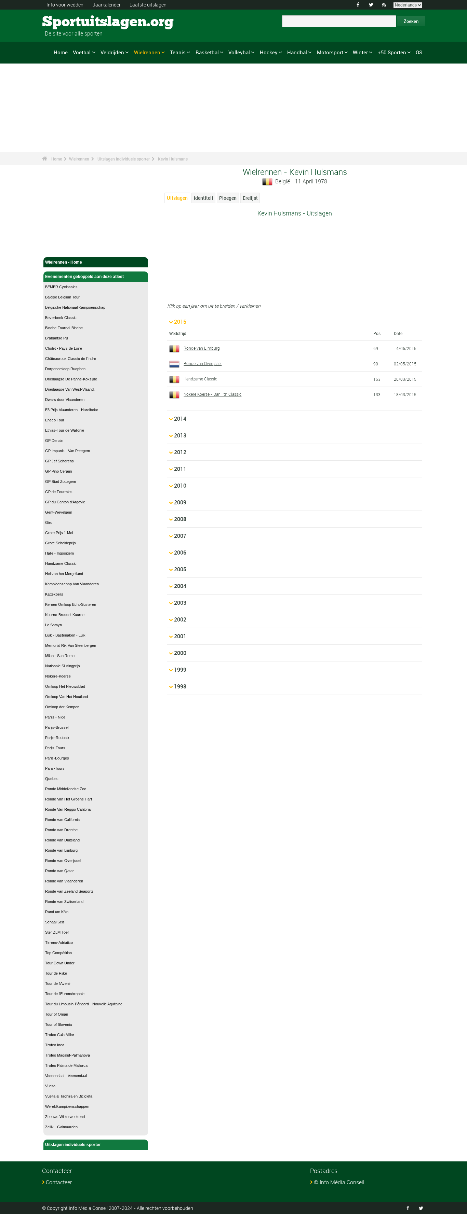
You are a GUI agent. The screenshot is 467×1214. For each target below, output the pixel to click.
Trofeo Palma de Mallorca (66, 1065)
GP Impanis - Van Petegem (67, 451)
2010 (180, 485)
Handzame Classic (61, 563)
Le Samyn (53, 625)
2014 (180, 418)
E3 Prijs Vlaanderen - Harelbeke (71, 410)
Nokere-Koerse (58, 676)
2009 (180, 502)
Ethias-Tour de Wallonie (64, 430)
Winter (360, 52)
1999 (180, 669)
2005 (180, 569)
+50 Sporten (392, 52)
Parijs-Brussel (56, 727)
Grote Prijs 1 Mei (59, 533)
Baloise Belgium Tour (62, 297)
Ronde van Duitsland (62, 840)
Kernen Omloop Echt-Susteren (70, 604)
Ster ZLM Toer (57, 932)
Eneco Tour (54, 420)
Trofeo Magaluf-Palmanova (67, 1055)
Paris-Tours (55, 768)
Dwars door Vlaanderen (64, 399)
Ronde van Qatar (59, 871)
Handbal (297, 52)
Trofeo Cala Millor (59, 1035)
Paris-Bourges (57, 758)
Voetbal (82, 52)
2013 (180, 435)
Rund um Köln (56, 912)
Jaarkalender (107, 4)
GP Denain (54, 440)
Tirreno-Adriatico (59, 942)
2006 (180, 552)
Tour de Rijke (56, 973)
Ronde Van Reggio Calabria (68, 809)
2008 (180, 519)
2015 (180, 321)
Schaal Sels (55, 922)
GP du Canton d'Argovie (65, 502)
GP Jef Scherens (59, 461)
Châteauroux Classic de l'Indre (70, 359)
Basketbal (207, 52)
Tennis (178, 52)
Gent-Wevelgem (58, 512)
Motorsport (330, 52)
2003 (180, 602)
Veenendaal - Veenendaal (66, 1076)
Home (61, 52)
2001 (180, 636)
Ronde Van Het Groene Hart (68, 799)
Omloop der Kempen (62, 707)
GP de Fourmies (58, 492)
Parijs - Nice (55, 717)
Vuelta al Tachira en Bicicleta (68, 1096)
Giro (48, 522)
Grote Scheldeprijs (60, 543)
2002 (180, 619)
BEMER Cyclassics (61, 287)
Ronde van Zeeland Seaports (69, 891)
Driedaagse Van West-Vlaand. (70, 389)
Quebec (51, 779)
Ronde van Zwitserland (64, 901)
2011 (180, 469)
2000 (180, 653)
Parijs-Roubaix (57, 738)
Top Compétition (58, 953)
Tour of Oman (56, 1014)
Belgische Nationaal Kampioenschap (75, 307)
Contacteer (59, 1182)
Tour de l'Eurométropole (64, 994)
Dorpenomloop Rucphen (65, 369)
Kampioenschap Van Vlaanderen (72, 584)
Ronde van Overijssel (63, 861)
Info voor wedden (64, 4)
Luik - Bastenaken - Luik (65, 635)
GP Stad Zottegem (60, 481)
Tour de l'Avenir (58, 983)
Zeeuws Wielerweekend (65, 1117)
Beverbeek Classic (61, 318)
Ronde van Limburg (61, 850)
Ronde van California (62, 820)
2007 (180, 536)
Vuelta (50, 1086)
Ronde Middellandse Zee (65, 789)
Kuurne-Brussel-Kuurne (64, 615)
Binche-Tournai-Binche (64, 328)
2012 (180, 452)
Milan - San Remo (60, 656)
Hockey (269, 52)
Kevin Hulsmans (173, 159)
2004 (180, 586)
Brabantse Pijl (56, 338)
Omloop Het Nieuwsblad (65, 686)
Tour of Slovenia (58, 1024)
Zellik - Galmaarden (61, 1127)
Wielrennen (147, 52)
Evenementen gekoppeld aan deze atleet (84, 276)
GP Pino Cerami (58, 471)
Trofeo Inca (54, 1045)
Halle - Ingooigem (59, 553)
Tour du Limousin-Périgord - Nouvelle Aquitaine (83, 1004)
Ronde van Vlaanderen (64, 881)
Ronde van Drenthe (61, 830)
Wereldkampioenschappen (67, 1106)
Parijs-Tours (55, 748)
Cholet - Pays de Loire (63, 348)
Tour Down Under (60, 963)
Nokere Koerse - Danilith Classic (212, 394)
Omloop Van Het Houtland (66, 697)
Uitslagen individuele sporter (123, 159)
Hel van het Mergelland (64, 574)
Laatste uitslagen (148, 4)
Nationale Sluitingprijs (62, 666)
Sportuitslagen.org (68, 22)
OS (419, 52)
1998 (180, 686)
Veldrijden (112, 52)
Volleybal (239, 52)
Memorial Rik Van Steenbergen (70, 645)
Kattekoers (54, 594)
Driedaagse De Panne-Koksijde (71, 379)
